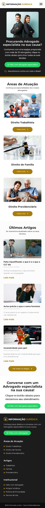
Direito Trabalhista (22, 122)
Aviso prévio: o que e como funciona (22, 306)
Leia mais (9, 277)
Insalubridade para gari (15, 348)
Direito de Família (22, 164)
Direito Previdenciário (22, 206)
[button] (41, 4)
